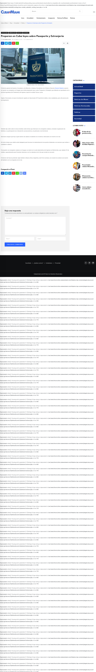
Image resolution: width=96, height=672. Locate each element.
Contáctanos (49, 260)
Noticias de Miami (62, 18)
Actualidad (30, 18)
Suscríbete (28, 260)
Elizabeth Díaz (7, 37)
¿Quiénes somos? (38, 260)
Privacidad (57, 260)
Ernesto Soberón (59, 85)
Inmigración (51, 18)
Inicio (22, 18)
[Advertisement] (35, 112)
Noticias (72, 18)
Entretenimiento (41, 18)
